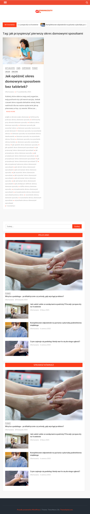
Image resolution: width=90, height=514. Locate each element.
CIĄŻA (18, 68)
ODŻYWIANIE (26, 68)
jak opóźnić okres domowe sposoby (25, 145)
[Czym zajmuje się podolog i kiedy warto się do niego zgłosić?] (16, 348)
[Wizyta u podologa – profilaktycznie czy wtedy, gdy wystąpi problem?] (43, 265)
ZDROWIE (15, 71)
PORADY (35, 68)
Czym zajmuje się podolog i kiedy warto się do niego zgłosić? (55, 341)
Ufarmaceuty (9, 92)
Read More (10, 111)
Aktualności (10, 68)
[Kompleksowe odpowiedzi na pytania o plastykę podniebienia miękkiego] (33, 25)
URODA (7, 71)
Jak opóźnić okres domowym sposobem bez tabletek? (22, 81)
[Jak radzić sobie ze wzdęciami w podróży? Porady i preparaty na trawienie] (16, 311)
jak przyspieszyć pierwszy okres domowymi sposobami (20, 165)
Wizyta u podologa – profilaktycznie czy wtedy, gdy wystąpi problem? (34, 296)
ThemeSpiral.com (66, 510)
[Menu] (5, 2)
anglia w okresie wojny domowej (16, 117)
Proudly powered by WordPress (28, 510)
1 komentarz (10, 206)
